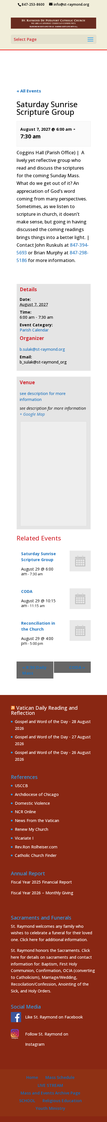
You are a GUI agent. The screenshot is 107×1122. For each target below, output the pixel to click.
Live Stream (50, 1085)
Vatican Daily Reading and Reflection (44, 710)
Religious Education (62, 1100)
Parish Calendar (34, 330)
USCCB (21, 785)
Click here (29, 939)
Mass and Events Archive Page (50, 1093)
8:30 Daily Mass (34, 670)
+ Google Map (32, 414)
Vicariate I (24, 838)
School (27, 1100)
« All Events (29, 91)
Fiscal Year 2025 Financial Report (41, 882)
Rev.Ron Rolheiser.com (36, 847)
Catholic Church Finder (35, 855)
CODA (27, 591)
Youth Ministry (50, 1108)
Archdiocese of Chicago (37, 794)
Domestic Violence (32, 803)
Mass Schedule (59, 1077)
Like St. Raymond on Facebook (54, 1017)
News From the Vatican (37, 820)
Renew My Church (31, 829)
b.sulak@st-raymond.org (42, 349)
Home (32, 1077)
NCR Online (25, 811)
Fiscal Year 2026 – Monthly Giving (42, 892)
